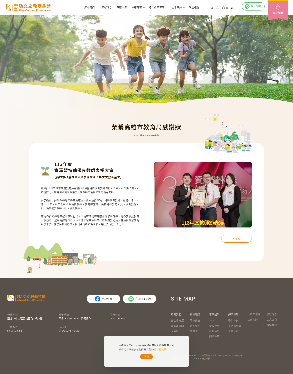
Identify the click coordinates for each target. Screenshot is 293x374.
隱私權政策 (160, 349)
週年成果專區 (157, 7)
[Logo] (28, 7)
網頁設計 (240, 355)
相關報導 (155, 135)
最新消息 (107, 7)
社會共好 (177, 7)
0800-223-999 (117, 318)
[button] (212, 7)
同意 (146, 356)
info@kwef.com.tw (69, 330)
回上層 (236, 239)
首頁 (136, 135)
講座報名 (194, 7)
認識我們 (89, 7)
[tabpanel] (146, 61)
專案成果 (122, 7)
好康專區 (137, 7)
